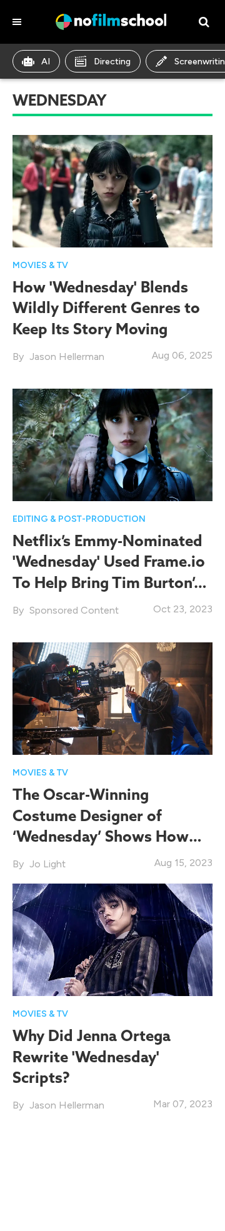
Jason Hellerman (66, 356)
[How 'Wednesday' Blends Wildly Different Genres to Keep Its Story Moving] (112, 190)
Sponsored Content (74, 610)
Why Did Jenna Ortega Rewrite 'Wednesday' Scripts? (91, 1056)
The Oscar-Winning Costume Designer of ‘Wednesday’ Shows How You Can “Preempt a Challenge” (100, 836)
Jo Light (47, 864)
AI (45, 61)
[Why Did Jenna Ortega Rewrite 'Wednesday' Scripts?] (112, 939)
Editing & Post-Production (79, 519)
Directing (112, 61)
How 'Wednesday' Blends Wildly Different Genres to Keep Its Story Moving (106, 307)
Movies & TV (40, 265)
